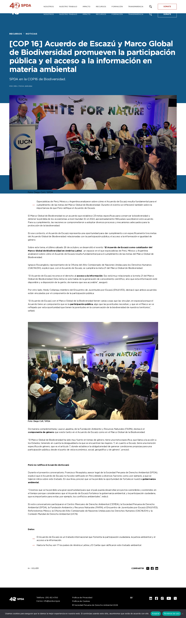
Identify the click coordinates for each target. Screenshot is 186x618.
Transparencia (135, 14)
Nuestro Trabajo (68, 14)
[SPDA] (25, 6)
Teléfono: (47, 598)
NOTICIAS (31, 34)
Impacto (86, 14)
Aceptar (155, 613)
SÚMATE (167, 14)
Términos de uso (171, 613)
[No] (182, 613)
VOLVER (35, 568)
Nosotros (49, 14)
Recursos (101, 14)
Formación (117, 14)
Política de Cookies (81, 601)
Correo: (48, 601)
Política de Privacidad (82, 598)
